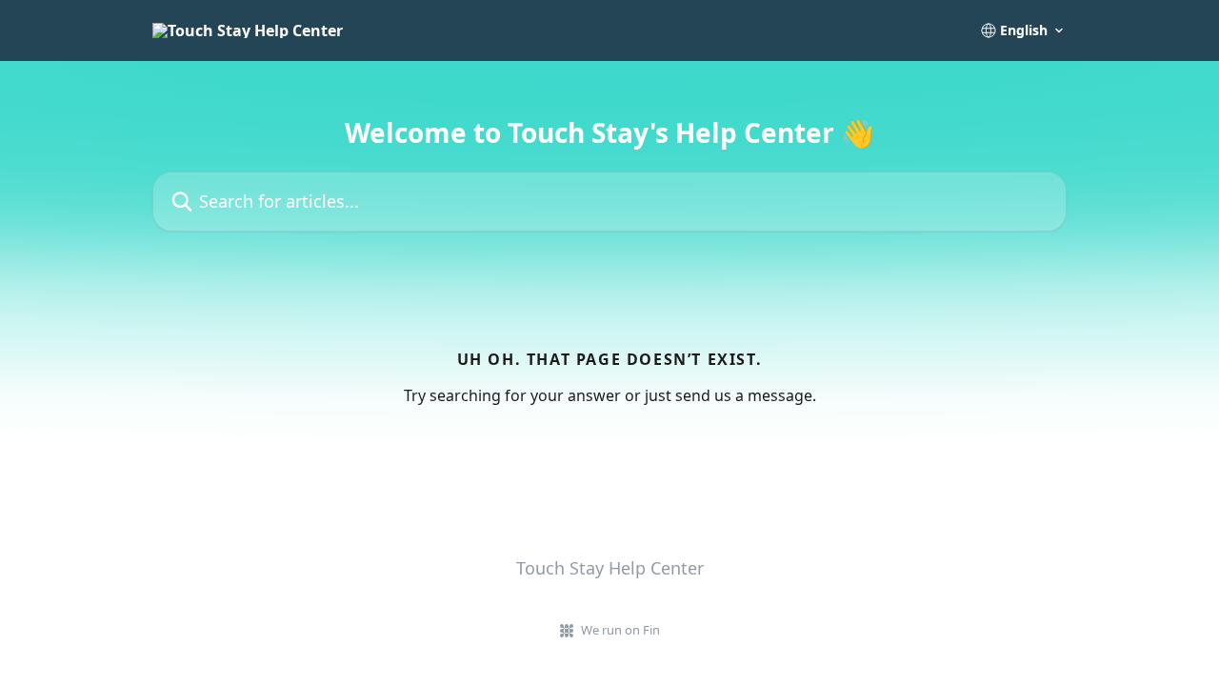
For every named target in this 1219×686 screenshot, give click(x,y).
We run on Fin (620, 629)
